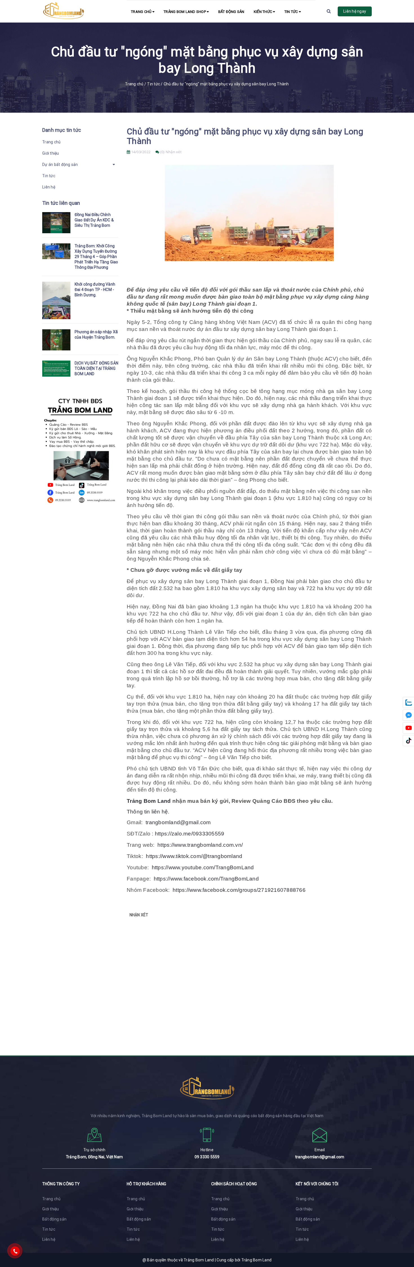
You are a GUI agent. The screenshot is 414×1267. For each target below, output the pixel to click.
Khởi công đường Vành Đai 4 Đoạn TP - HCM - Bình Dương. (95, 289)
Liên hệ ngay (354, 11)
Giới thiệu (50, 153)
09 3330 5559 (207, 1157)
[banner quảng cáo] (80, 506)
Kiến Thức (263, 12)
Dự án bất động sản (60, 164)
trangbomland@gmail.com (178, 822)
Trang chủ (141, 12)
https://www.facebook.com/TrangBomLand (206, 879)
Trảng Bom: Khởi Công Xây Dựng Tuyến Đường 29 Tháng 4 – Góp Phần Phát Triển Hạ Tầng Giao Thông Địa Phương (96, 257)
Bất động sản (231, 12)
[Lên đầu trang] (403, 1237)
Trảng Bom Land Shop (185, 12)
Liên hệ (48, 187)
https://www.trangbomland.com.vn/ (200, 845)
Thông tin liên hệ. (148, 812)
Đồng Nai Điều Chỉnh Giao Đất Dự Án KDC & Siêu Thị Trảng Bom (94, 220)
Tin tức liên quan (61, 203)
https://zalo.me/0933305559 (189, 834)
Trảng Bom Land (149, 801)
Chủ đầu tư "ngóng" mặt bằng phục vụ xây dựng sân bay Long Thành (245, 136)
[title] (56, 222)
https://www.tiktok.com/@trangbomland (194, 856)
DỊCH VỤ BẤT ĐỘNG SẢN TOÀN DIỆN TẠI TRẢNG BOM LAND (96, 368)
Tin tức (291, 12)
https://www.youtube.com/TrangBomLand (203, 867)
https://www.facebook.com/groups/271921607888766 (239, 890)
